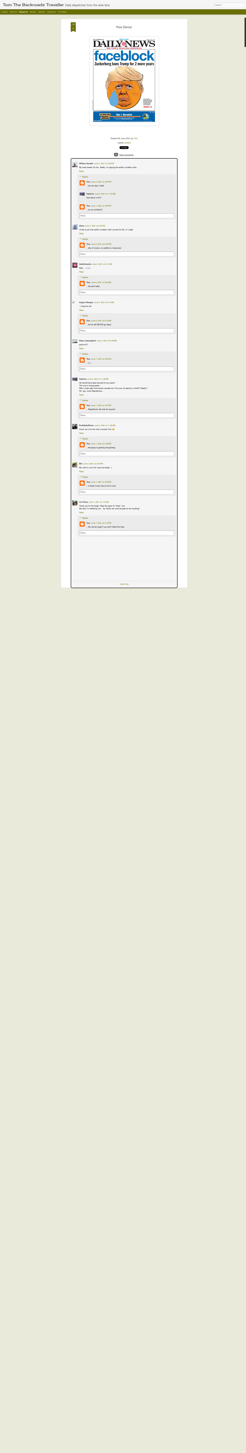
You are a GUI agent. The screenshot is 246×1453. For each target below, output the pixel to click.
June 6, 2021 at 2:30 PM (93, 463)
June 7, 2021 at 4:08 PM (101, 443)
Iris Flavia (83, 501)
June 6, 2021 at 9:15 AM (101, 320)
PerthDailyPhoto (86, 425)
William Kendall (86, 163)
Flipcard (13, 11)
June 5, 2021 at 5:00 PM (95, 225)
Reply (81, 170)
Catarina (89, 193)
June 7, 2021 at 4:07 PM (101, 405)
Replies (85, 176)
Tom (136, 138)
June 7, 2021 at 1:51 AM (98, 501)
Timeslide (62, 11)
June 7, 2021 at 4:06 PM (101, 205)
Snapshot (51, 11)
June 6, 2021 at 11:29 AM (104, 193)
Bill (80, 463)
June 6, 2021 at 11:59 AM (104, 425)
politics (128, 142)
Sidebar (41, 11)
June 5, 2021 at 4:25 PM (101, 181)
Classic (4, 11)
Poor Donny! (124, 27)
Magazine (23, 11)
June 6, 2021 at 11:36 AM (97, 378)
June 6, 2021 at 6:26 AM (101, 282)
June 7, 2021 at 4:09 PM (101, 481)
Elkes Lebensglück (87, 340)
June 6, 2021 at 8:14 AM (104, 302)
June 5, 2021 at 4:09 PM (104, 163)
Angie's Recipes (86, 302)
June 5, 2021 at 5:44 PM (101, 243)
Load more (124, 583)
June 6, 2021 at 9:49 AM (106, 340)
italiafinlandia (85, 263)
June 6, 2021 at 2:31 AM (102, 263)
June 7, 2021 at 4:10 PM (101, 522)
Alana (81, 225)
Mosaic (33, 11)
